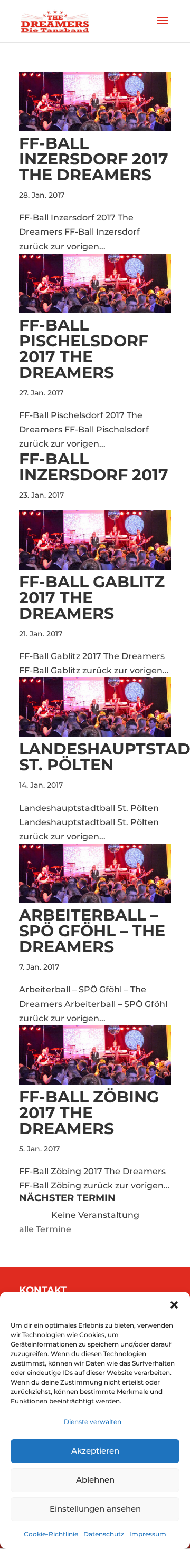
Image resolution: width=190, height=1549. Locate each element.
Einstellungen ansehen (95, 1509)
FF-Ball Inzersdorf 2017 (93, 467)
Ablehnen (95, 1480)
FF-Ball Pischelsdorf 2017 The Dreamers (83, 348)
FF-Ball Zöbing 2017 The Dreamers (89, 1112)
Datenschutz (103, 1534)
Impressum (147, 1534)
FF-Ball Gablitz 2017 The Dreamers (92, 597)
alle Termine (45, 1229)
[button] (174, 1305)
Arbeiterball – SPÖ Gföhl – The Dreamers (92, 930)
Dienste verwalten (92, 1422)
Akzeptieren (95, 1451)
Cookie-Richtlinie (51, 1534)
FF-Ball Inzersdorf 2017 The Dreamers (93, 159)
